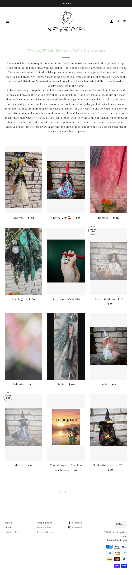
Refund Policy (12, 532)
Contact (9, 527)
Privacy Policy (44, 527)
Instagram (77, 527)
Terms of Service (45, 532)
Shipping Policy (44, 522)
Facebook (77, 522)
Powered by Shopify (117, 540)
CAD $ (119, 524)
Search (8, 522)
